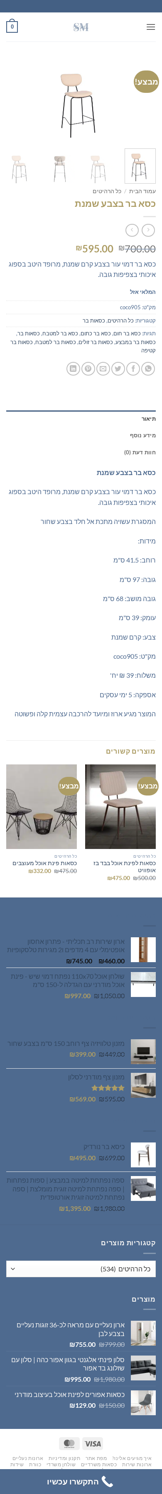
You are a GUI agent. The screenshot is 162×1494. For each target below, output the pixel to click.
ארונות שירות (137, 1464)
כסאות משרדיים (99, 1464)
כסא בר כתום (96, 333)
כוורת (35, 1464)
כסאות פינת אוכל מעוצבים (44, 863)
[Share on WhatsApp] (148, 369)
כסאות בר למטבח (55, 342)
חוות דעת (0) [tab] (140, 452)
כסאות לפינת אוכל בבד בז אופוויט (124, 867)
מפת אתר (96, 1458)
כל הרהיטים (107, 191)
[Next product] (148, 230)
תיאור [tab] (149, 418)
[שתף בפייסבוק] (133, 369)
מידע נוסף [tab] (143, 435)
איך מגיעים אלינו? (132, 1458)
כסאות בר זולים (96, 342)
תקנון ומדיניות (65, 1458)
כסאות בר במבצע (135, 342)
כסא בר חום (127, 333)
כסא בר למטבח (60, 333)
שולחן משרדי (61, 1464)
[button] (151, 27)
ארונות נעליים (28, 1458)
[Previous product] (131, 230)
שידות (17, 1464)
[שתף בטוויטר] (118, 369)
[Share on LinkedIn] (73, 369)
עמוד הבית (142, 191)
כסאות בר (94, 320)
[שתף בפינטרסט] (88, 369)
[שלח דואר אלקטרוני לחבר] (103, 369)
